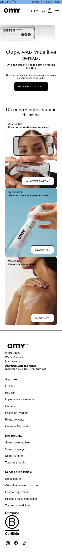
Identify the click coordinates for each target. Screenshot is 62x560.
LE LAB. (10, 386)
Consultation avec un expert (22, 485)
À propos (11, 379)
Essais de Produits (16, 412)
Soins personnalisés (17, 442)
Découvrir (42, 249)
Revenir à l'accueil (31, 86)
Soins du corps (14, 455)
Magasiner (42, 318)
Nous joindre (13, 478)
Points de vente (14, 419)
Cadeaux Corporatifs (17, 426)
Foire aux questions (17, 492)
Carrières (11, 406)
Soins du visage (15, 449)
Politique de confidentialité (21, 498)
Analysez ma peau (38, 181)
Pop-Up (10, 392)
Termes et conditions (17, 505)
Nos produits (13, 435)
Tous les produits (15, 462)
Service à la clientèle (18, 471)
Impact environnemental (19, 399)
